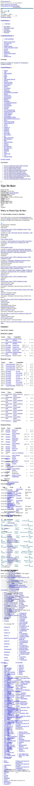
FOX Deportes (11, 704)
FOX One (10, 730)
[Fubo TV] (4, 62)
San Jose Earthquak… (14, 599)
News (5, 760)
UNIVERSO (10, 702)
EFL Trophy (19, 373)
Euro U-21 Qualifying (18, 453)
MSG (8, 739)
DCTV (9, 724)
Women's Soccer (23, 732)
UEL (5, 766)
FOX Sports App (12, 242)
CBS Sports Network (12, 678)
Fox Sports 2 (10, 686)
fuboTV (9, 692)
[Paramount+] (24, 62)
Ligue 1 (9, 501)
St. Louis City (23, 645)
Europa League (11, 492)
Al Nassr (9, 563)
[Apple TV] (17, 62)
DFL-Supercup (11, 504)
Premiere (9, 743)
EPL (5, 773)
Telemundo (10, 700)
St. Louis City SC (13, 602)
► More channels (5, 159)
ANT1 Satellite (11, 713)
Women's (6, 762)
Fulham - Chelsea (25, 682)
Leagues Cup (10, 515)
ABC (8, 670)
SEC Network (11, 745)
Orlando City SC (13, 584)
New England (23, 617)
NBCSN (9, 698)
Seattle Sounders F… (14, 611)
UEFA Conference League (17, 268)
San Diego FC (13, 612)
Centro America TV (12, 721)
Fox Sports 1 (10, 684)
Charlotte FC (11, 579)
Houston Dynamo (13, 595)
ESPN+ (9, 685)
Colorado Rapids (12, 603)
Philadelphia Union (14, 589)
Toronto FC (12, 586)
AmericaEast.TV (11, 711)
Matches (6, 458)
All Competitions (8, 525)
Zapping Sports (11, 755)
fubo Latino (10, 732)
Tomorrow (10, 466)
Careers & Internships (24, 740)
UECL (6, 768)
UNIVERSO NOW (13, 262)
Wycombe (8, 345)
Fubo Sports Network (18, 249)
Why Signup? (25, 573)
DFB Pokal (10, 507)
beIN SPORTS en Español (11, 92)
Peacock (9, 707)
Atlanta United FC (14, 592)
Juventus (9, 549)
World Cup (15, 430)
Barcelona (10, 545)
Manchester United (12, 540)
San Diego (23, 656)
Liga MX (9, 516)
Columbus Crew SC (14, 587)
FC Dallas (11, 600)
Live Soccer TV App (24, 733)
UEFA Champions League (11, 47)
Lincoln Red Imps (13, 192)
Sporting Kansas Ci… (14, 615)
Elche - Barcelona (25, 681)
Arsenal (9, 534)
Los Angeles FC (12, 597)
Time (10, 14)
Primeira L (6, 781)
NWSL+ (9, 742)
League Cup (19, 375)
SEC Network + (11, 746)
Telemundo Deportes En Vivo (22, 260)
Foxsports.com (21, 242)
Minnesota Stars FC (14, 609)
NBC (8, 676)
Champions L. (7, 765)
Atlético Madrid (11, 547)
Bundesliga (10, 500)
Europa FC (8, 355)
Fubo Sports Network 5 (7, 252)
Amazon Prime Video (13, 710)
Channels (6, 620)
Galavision (22, 271)
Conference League (12, 494)
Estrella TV (10, 726)
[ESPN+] (8, 64)
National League (17, 348)
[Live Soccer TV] (5, 1)
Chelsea (9, 536)
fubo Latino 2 (10, 733)
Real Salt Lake (12, 605)
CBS (8, 673)
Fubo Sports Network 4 (26, 250)
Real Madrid (10, 546)
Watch (2, 204)
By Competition (12, 224)
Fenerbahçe (10, 562)
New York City (24, 622)
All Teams (6, 618)
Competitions (4, 35)
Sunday (9, 469)
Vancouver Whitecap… (14, 596)
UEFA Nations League (7, 239)
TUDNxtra (29, 271)
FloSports (9, 729)
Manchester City (11, 539)
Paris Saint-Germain (12, 561)
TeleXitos (9, 749)
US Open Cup (11, 483)
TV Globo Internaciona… (14, 701)
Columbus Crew (24, 629)
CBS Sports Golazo (12, 720)
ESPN (9, 675)
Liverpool (9, 537)
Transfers (3, 207)
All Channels (7, 758)
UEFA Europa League (10, 53)
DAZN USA (10, 697)
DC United (11, 583)
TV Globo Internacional (10, 102)
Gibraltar (8, 219)
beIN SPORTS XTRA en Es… (12, 118)
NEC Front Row (11, 740)
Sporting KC (23, 659)
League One (16, 345)
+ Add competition (9, 39)
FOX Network (12, 241)
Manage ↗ (7, 20)
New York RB (23, 623)
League (4, 14)
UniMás (23, 270)
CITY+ (9, 723)
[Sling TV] (10, 62)
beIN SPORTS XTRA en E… (15, 717)
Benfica (9, 555)
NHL (27, 755)
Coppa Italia (10, 508)
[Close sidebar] (1, 182)
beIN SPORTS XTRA (13, 716)
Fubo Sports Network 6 (20, 252)
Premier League (11, 495)
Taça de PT (7, 784)
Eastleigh (8, 348)
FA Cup (18, 371)
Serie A (9, 498)
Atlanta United (24, 635)
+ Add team (7, 23)
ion (8, 735)
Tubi (8, 751)
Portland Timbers (12, 606)
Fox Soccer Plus (11, 681)
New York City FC (13, 580)
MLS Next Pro (11, 737)
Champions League (12, 491)
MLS (5, 771)
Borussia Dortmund (12, 559)
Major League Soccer (12, 482)
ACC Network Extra (12, 708)
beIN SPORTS (11, 672)
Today (9, 465)
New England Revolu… (14, 576)
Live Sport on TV (23, 754)
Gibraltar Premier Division (7, 306)
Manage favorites (6, 17)
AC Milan (10, 552)
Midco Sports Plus (12, 736)
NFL (24, 755)
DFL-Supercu (7, 782)
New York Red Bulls (13, 581)
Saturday (9, 467)
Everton (9, 543)
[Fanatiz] (3, 64)
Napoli (9, 553)
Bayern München (11, 558)
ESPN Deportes (11, 682)
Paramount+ (10, 689)
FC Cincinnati (12, 577)
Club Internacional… (13, 573)
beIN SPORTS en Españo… (14, 691)
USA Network (11, 695)
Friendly (14, 431)
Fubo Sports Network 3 (13, 250)
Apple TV (10, 688)
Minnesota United (25, 652)
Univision (9, 705)
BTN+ (9, 719)
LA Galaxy (12, 608)
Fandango (9, 727)
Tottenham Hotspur (12, 542)
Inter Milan (10, 550)
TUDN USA (10, 694)
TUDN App (29, 270)
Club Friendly (11, 522)
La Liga (9, 497)
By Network (4, 224)
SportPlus (9, 748)
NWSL (9, 485)
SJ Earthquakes (24, 642)
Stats (2, 205)
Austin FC (11, 614)
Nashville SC (11, 571)
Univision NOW (12, 271)
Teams (5, 528)
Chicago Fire (11, 574)
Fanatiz (9, 669)
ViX (8, 754)
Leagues (6, 475)
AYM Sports (10, 714)
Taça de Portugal (11, 505)
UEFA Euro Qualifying (15, 439)
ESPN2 (9, 679)
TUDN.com (10, 752)
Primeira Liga (10, 502)
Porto (8, 556)
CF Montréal (12, 590)
